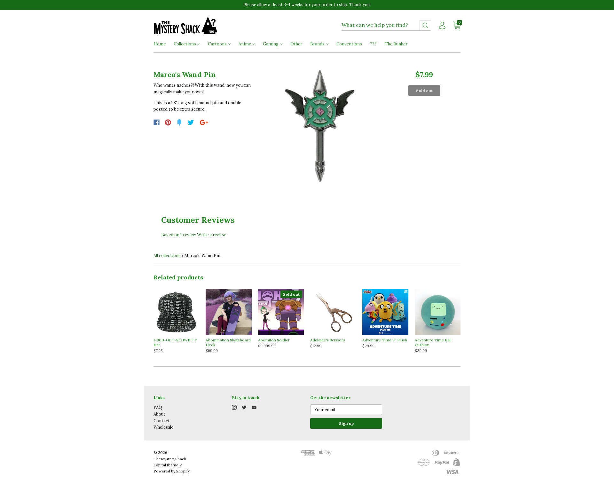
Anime (245, 44)
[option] (320, 126)
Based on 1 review (178, 235)
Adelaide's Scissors (327, 340)
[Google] (204, 122)
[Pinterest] (168, 122)
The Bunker (396, 44)
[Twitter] (191, 122)
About (159, 414)
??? (373, 44)
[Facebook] (156, 122)
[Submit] (425, 25)
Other (296, 44)
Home (160, 44)
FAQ (158, 407)
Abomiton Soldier (274, 340)
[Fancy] (179, 122)
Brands (318, 44)
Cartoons (218, 44)
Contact (162, 421)
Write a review (211, 235)
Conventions (349, 44)
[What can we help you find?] (386, 25)
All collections (167, 255)
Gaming (271, 44)
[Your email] (346, 409)
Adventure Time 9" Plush (384, 340)
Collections (185, 44)
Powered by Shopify (172, 471)
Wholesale (163, 427)
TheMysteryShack (170, 458)
